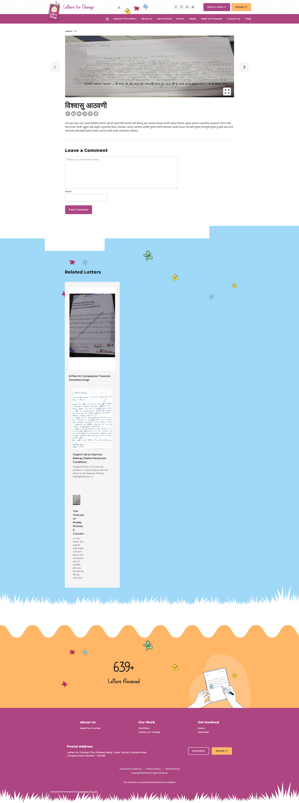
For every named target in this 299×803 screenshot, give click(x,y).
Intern (201, 728)
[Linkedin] (73, 113)
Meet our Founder (211, 18)
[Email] (79, 113)
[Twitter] (95, 113)
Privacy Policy (153, 769)
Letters (68, 31)
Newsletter (198, 750)
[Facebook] (67, 113)
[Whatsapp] (84, 113)
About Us (146, 18)
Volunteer (203, 732)
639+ (124, 668)
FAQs (248, 18)
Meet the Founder (90, 728)
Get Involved (164, 18)
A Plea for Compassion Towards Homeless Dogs (89, 378)
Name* (68, 191)
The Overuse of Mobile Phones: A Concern (78, 522)
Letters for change (149, 732)
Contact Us (233, 18)
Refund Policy (173, 769)
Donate (239, 7)
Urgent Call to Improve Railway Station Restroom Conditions (89, 458)
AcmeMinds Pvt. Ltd (87, 792)
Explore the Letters (125, 18)
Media (192, 18)
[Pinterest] (90, 113)
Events (180, 18)
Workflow (144, 728)
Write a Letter (215, 7)
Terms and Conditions (130, 769)
